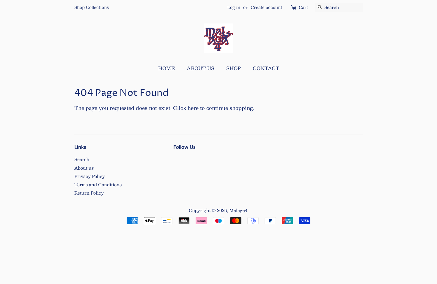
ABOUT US (200, 68)
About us (84, 167)
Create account (266, 7)
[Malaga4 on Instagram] (176, 160)
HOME (166, 68)
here (193, 108)
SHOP (233, 68)
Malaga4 (238, 210)
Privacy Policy (89, 176)
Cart (303, 7)
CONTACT (266, 68)
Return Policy (89, 192)
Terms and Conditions (98, 184)
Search (81, 159)
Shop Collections (91, 7)
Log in (233, 7)
